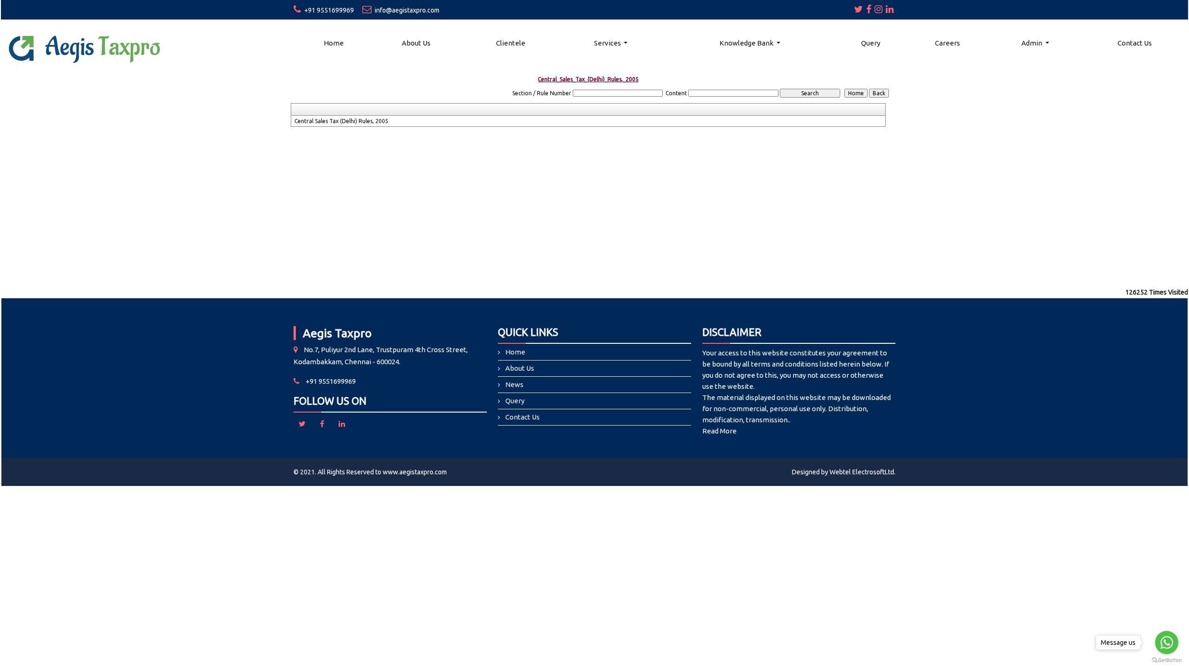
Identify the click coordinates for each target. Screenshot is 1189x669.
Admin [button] (1032, 43)
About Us (416, 43)
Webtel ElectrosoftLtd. (862, 472)
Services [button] (608, 43)
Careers (947, 43)
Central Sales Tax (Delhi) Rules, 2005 (341, 121)
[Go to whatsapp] (1166, 642)
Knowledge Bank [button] (747, 43)
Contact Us (1134, 43)
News (514, 384)
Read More (719, 431)
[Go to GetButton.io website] (1167, 659)
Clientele (510, 43)
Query (870, 43)
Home (334, 43)
